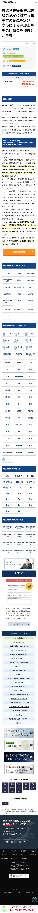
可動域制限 (7, 354)
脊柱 (30, 445)
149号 (19, 476)
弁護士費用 (24, 854)
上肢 (7, 438)
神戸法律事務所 (7, 551)
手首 (30, 362)
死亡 (7, 383)
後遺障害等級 (30, 273)
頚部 (7, 425)
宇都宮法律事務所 (7, 535)
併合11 (30, 476)
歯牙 (30, 376)
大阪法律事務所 (30, 543)
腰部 (30, 404)
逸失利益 (19, 301)
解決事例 (14, 854)
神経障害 (7, 390)
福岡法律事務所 (30, 551)
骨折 (7, 445)
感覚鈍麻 (7, 362)
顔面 (19, 431)
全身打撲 (19, 347)
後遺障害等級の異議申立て (7, 301)
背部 (30, 397)
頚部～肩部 (19, 425)
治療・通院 (30, 280)
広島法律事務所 (7, 527)
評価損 (30, 287)
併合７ (7, 487)
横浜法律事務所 (7, 543)
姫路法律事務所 (19, 551)
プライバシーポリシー (19, 890)
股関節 (7, 397)
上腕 (7, 347)
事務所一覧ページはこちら (14, 842)
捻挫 (30, 369)
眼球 (30, 383)
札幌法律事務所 (19, 527)
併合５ (30, 481)
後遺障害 (30, 294)
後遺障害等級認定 (19, 252)
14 (8, 476)
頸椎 (7, 431)
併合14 (19, 481)
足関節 (19, 411)
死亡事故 (30, 309)
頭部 (30, 425)
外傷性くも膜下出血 (30, 354)
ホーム (5, 851)
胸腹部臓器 (19, 452)
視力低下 (7, 411)
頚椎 (19, 418)
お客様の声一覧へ (19, 624)
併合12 (7, 481)
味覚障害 (19, 354)
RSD (7, 459)
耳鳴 (19, 390)
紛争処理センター (19, 309)
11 (7, 493)
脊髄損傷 (19, 445)
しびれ (19, 333)
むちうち (30, 438)
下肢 (19, 438)
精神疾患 (30, 452)
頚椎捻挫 (30, 418)
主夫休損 (7, 273)
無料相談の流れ (4, 858)
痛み (19, 383)
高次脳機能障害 (7, 452)
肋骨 (30, 390)
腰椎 (19, 404)
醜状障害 (30, 411)
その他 (7, 316)
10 (19, 493)
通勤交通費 (7, 294)
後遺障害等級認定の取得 (7, 280)
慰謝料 (19, 280)
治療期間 (7, 287)
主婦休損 (19, 273)
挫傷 (19, 369)
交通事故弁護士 (30, 893)
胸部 (7, 404)
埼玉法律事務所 (19, 535)
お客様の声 (24, 858)
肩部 (19, 397)
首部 (30, 431)
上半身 (30, 340)
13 (19, 487)
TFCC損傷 (7, 333)
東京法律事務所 (16, 66)
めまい (19, 340)
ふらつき (7, 340)
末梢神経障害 (19, 376)
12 (30, 487)
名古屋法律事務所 (19, 543)
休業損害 (19, 294)
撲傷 (7, 376)
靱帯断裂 (7, 418)
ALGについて (14, 858)
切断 (30, 347)
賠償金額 (7, 309)
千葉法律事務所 (30, 535)
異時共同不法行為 (19, 287)
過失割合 (30, 301)
